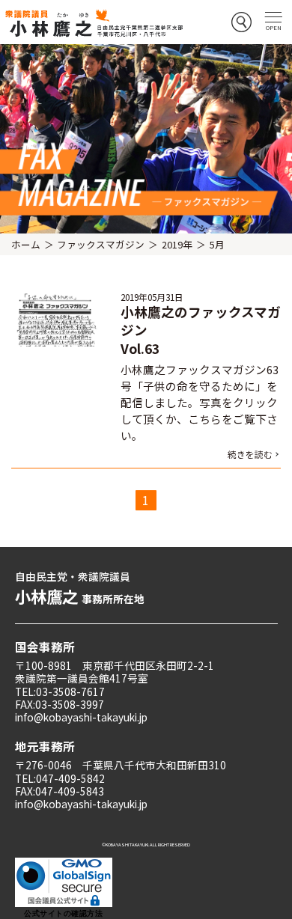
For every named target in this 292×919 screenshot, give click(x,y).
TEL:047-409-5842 (60, 778)
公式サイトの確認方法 (63, 913)
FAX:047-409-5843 (59, 791)
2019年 (177, 244)
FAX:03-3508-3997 (59, 704)
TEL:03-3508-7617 (60, 691)
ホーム (25, 244)
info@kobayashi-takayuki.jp (81, 716)
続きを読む (250, 454)
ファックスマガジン (101, 244)
